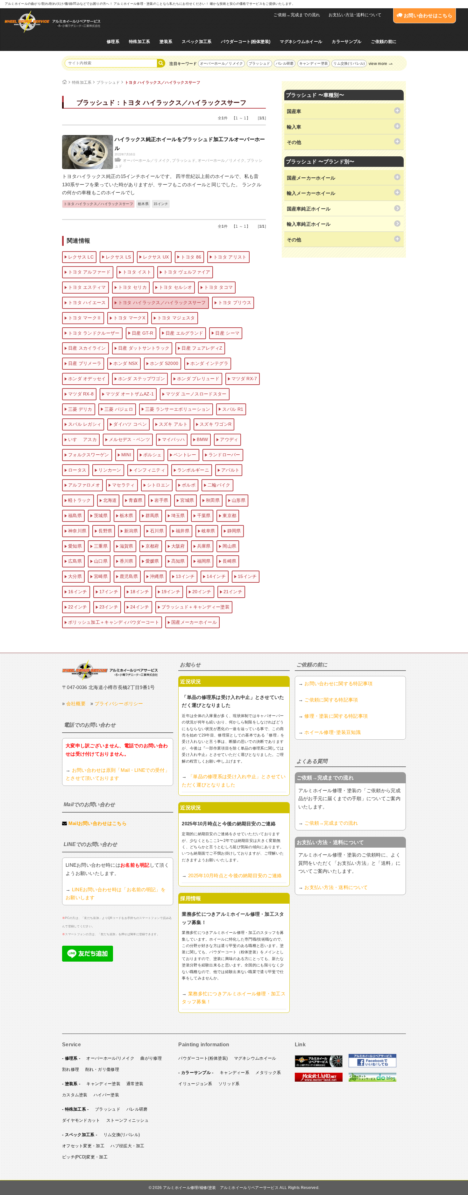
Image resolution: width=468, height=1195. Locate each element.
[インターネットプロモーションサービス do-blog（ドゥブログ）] (372, 1080)
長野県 (105, 530)
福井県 (182, 530)
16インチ (77, 591)
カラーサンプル (346, 41)
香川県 (126, 561)
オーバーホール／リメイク (221, 63)
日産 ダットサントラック (144, 348)
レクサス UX (156, 257)
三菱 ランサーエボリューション (177, 409)
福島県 (75, 515)
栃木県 (143, 204)
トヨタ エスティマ (87, 287)
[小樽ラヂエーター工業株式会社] (110, 669)
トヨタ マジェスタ (176, 317)
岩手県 (161, 500)
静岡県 (234, 530)
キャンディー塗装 (313, 63)
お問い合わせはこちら (427, 15)
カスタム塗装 (75, 1094)
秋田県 (213, 500)
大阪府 (178, 546)
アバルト (230, 470)
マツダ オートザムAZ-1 (130, 393)
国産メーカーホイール (194, 622)
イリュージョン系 (195, 1083)
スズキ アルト (173, 424)
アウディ (229, 439)
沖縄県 (157, 576)
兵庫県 (204, 546)
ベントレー (185, 454)
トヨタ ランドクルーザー (94, 333)
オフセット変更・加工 (83, 1145)
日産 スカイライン (87, 348)
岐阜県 (208, 530)
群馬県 (152, 515)
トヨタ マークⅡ (84, 317)
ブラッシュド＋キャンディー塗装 (195, 606)
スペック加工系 (196, 41)
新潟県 (131, 530)
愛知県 (75, 546)
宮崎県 (101, 576)
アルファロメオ (84, 484)
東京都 (229, 515)
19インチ (171, 591)
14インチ (216, 576)
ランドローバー (224, 454)
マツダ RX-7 (244, 378)
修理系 (113, 41)
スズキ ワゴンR (215, 424)
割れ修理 (70, 1069)
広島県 (75, 561)
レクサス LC (81, 257)
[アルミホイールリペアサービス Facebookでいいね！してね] (372, 1066)
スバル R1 (232, 409)
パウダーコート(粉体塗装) (245, 41)
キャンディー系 (234, 1072)
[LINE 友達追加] (87, 960)
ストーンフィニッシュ (127, 1120)
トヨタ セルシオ (175, 287)
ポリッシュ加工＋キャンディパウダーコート (113, 622)
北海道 (110, 500)
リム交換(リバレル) (349, 63)
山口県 (101, 561)
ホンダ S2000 (164, 363)
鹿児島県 (129, 576)
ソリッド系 (229, 1083)
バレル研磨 (285, 63)
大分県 (75, 576)
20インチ (201, 591)
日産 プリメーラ (84, 363)
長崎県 (229, 561)
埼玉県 (178, 515)
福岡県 (204, 561)
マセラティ (123, 484)
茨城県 (101, 515)
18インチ (139, 591)
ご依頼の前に (383, 41)
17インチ (108, 591)
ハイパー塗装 (106, 1094)
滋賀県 (126, 546)
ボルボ (188, 484)
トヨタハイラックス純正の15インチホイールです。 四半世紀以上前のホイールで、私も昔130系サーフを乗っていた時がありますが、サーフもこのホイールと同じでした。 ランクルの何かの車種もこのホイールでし (161, 184)
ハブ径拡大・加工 (127, 1145)
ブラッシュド (259, 63)
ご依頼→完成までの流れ (296, 14)
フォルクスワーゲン (88, 454)
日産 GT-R (142, 333)
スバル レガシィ (84, 424)
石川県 (157, 530)
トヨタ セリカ (132, 287)
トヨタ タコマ (218, 287)
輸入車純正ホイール (309, 224)
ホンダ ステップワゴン (141, 378)
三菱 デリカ (80, 409)
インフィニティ (149, 470)
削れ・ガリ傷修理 (102, 1069)
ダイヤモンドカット (81, 1120)
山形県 (238, 500)
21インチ (233, 591)
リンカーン (109, 470)
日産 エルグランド (184, 333)
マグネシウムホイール (301, 41)
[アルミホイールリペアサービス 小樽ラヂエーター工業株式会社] (52, 22)
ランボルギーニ (193, 470)
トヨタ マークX (129, 317)
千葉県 (204, 515)
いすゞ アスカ (82, 439)
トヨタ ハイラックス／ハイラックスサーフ (162, 82)
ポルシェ (152, 454)
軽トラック (79, 500)
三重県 (101, 546)
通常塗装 (134, 1083)
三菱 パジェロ (118, 409)
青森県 (135, 500)
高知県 (178, 561)
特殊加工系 (139, 41)
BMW (202, 439)
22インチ (77, 606)
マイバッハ (173, 439)
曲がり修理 (151, 1058)
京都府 (152, 546)
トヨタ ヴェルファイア (186, 271)
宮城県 (187, 500)
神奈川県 (77, 530)
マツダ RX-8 (81, 393)
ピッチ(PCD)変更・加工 (85, 1157)
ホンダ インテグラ (209, 363)
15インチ (160, 204)
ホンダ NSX (125, 363)
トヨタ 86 (191, 257)
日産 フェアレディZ (201, 348)
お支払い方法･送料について (355, 14)
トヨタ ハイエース (87, 302)
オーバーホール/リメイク (110, 1058)
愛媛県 (152, 561)
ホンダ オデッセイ (87, 378)
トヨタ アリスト (229, 257)
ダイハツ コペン (129, 424)
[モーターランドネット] (319, 1080)
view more (378, 63)
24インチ (139, 606)
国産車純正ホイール (309, 208)
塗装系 (166, 41)
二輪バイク (219, 484)
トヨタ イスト (137, 271)
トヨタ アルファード (89, 271)
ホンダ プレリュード (198, 378)
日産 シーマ (227, 333)
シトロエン (158, 484)
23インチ (108, 606)
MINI (126, 454)
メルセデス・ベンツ (129, 439)
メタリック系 (268, 1072)
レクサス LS (118, 257)
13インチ (185, 576)
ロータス (77, 470)
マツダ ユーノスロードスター (196, 393)
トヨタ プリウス (234, 302)
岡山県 (229, 546)
